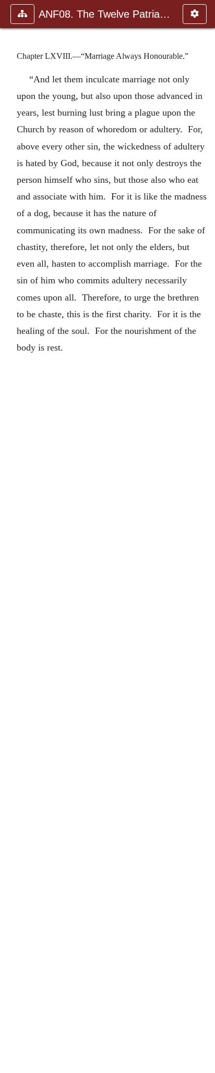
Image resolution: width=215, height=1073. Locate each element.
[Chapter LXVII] (12, 536)
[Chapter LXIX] (203, 536)
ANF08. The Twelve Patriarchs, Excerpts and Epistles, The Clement (105, 14)
